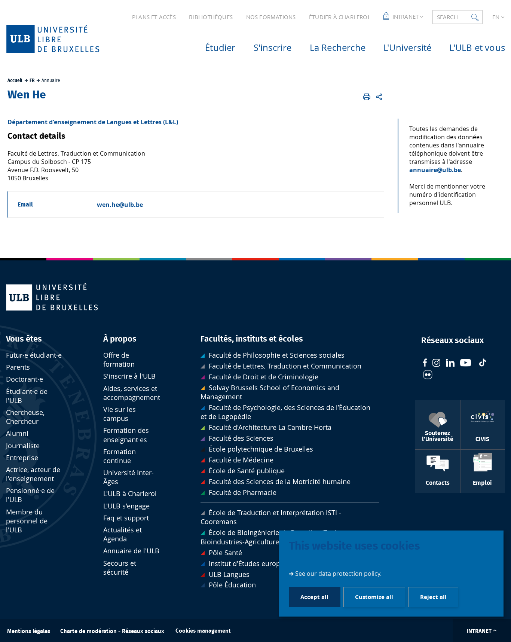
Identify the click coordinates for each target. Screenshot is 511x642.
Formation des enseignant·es (126, 435)
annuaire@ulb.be (435, 170)
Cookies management (203, 631)
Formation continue (119, 456)
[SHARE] (379, 97)
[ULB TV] (465, 364)
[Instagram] (436, 364)
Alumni (17, 433)
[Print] (367, 97)
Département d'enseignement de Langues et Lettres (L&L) (92, 122)
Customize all (374, 596)
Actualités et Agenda (122, 534)
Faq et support (126, 518)
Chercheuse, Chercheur (25, 417)
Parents (18, 367)
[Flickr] (427, 375)
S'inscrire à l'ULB (129, 376)
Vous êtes (24, 339)
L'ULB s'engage (126, 506)
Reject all (433, 596)
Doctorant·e (24, 379)
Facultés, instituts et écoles (252, 339)
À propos (120, 339)
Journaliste (23, 445)
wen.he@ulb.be (120, 205)
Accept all (314, 596)
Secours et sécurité (119, 568)
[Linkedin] (450, 364)
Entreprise (22, 457)
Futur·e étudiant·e (34, 355)
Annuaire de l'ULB (131, 551)
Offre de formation (119, 360)
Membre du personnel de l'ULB (27, 521)
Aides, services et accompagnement (131, 393)
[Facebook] (425, 363)
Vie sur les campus (119, 414)
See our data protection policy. (338, 573)
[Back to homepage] (64, 39)
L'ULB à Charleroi (130, 493)
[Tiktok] (482, 363)
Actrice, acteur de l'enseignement (33, 474)
